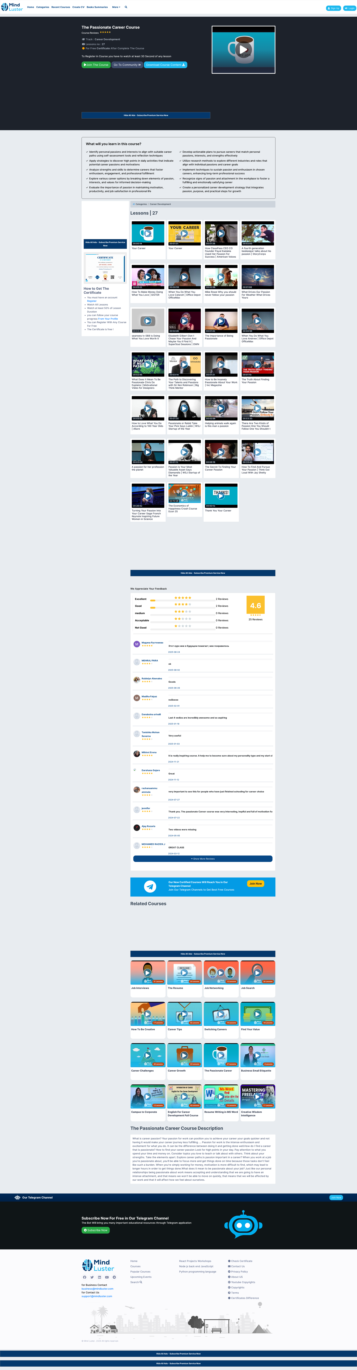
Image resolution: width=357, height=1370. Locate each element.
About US (237, 1276)
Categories (42, 7)
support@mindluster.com (97, 1296)
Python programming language (197, 1271)
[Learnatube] (12, 5)
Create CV (78, 7)
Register (92, 301)
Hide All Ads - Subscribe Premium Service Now (146, 115)
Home (30, 7)
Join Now (336, 1197)
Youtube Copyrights (243, 1282)
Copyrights (237, 1287)
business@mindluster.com (97, 1288)
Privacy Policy (239, 1271)
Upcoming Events (141, 1276)
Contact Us (238, 1266)
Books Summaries (97, 7)
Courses (135, 1266)
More (115, 7)
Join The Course (97, 64)
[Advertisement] (146, 91)
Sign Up (335, 8)
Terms (235, 1292)
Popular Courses (140, 1271)
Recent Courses (60, 7)
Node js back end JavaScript (196, 1266)
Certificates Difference (245, 1298)
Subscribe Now (97, 1230)
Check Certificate (241, 1261)
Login (350, 8)
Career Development (160, 204)
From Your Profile (108, 318)
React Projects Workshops (195, 1261)
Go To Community (126, 64)
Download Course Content (164, 64)
